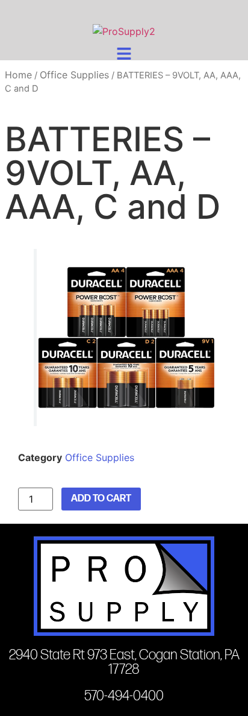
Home (18, 75)
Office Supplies (74, 75)
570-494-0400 (124, 696)
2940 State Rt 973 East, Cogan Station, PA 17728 (124, 662)
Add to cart (101, 498)
